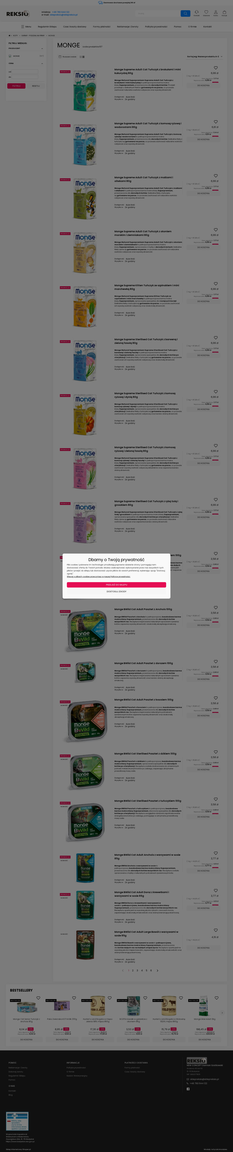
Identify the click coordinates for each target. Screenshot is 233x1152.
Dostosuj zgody (116, 591)
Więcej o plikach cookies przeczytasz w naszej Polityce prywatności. (98, 576)
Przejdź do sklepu (116, 584)
